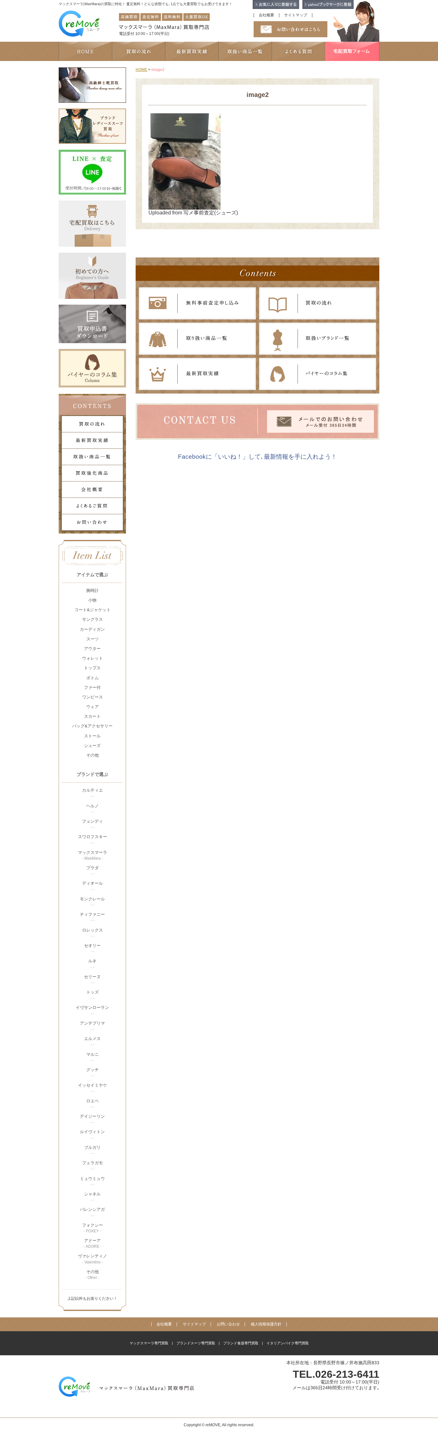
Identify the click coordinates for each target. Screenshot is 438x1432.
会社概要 (266, 15)
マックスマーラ (92, 855)
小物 (92, 600)
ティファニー (92, 917)
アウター (92, 648)
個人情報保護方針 (266, 1324)
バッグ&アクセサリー (92, 726)
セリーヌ (92, 979)
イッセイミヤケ (92, 1088)
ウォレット (92, 658)
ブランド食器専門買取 (240, 1343)
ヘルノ (92, 808)
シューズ (92, 745)
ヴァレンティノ (92, 1259)
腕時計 (92, 590)
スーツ (92, 639)
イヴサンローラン (92, 1010)
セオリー (92, 948)
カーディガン (92, 629)
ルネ (92, 964)
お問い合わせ (228, 1324)
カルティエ (92, 793)
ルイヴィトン (92, 1134)
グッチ (92, 1072)
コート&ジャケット (92, 609)
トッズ (92, 995)
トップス (92, 667)
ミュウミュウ (92, 1181)
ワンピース (92, 697)
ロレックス (92, 933)
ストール (92, 735)
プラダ (92, 870)
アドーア (92, 1243)
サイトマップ (295, 15)
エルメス (92, 1041)
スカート (92, 716)
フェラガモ (92, 1165)
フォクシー (92, 1228)
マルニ (92, 1057)
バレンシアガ (92, 1212)
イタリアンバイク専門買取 (287, 1343)
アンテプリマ (92, 1026)
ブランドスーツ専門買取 (195, 1343)
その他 (92, 755)
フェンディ (92, 824)
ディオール (92, 886)
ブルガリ (92, 1150)
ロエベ (92, 1103)
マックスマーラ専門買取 (149, 1343)
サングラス (92, 619)
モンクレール (92, 902)
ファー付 (92, 687)
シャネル (92, 1197)
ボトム (92, 677)
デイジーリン (92, 1119)
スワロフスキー (92, 839)
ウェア (92, 706)
